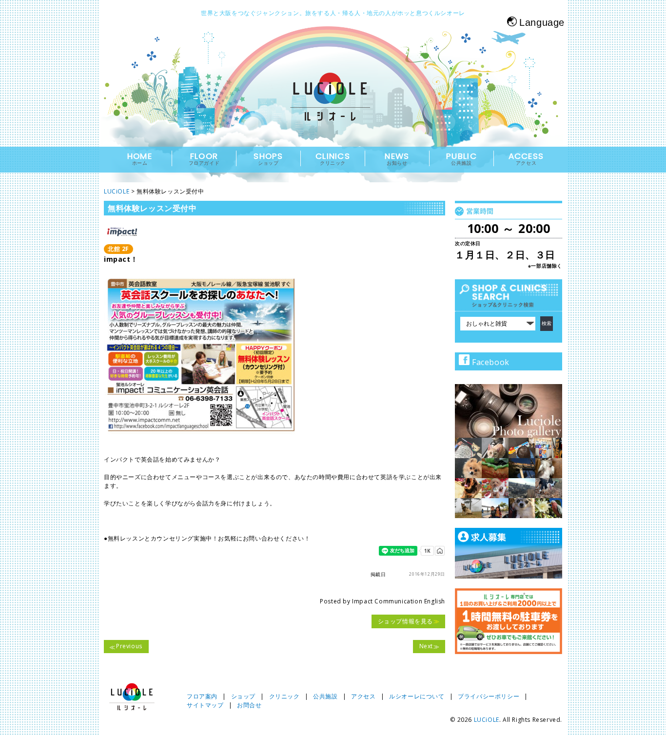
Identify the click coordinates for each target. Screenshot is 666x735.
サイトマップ (205, 705)
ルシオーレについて (416, 696)
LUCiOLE (486, 720)
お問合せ (249, 705)
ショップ (243, 696)
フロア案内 (202, 696)
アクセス (363, 696)
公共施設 (325, 696)
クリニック (284, 696)
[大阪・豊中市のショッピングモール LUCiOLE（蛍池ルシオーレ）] (333, 105)
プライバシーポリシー (488, 696)
